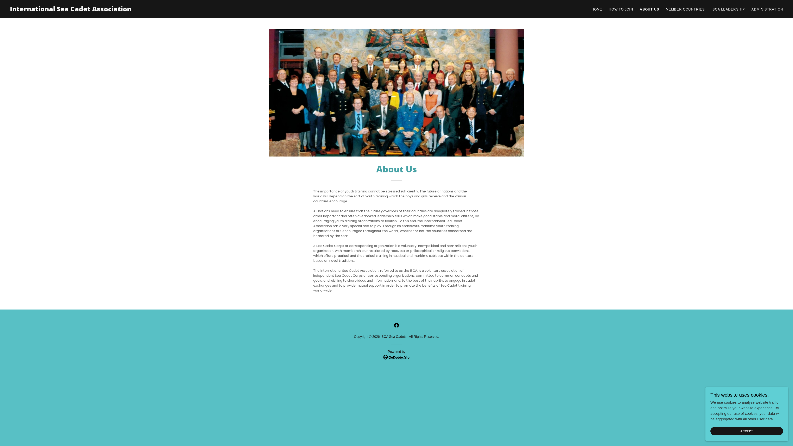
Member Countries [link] (685, 9)
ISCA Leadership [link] (728, 9)
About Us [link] (649, 9)
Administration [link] (767, 9)
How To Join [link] (621, 9)
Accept (746, 431)
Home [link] (596, 9)
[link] (70, 10)
